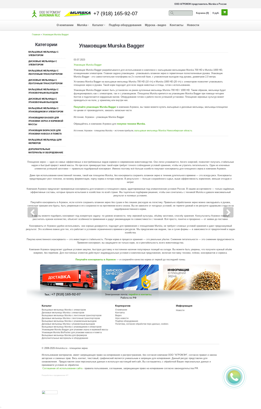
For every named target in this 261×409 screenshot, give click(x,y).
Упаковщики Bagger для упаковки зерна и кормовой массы (45, 121)
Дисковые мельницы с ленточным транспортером (45, 82)
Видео (118, 315)
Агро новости (122, 318)
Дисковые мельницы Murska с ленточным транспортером (71, 318)
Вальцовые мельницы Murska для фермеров (64, 335)
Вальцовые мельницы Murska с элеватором (64, 310)
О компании (65, 25)
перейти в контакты (140, 294)
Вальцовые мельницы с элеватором (43, 54)
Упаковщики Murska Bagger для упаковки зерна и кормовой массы (75, 329)
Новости (193, 25)
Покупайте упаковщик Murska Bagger (95, 107)
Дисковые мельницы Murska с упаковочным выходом (68, 324)
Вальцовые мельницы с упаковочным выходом (43, 91)
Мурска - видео (155, 25)
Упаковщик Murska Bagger (56, 34)
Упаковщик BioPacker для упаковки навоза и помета (45, 132)
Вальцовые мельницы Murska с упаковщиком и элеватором (71, 327)
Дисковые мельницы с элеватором (42, 63)
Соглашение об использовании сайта (62, 368)
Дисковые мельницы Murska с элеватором (63, 312)
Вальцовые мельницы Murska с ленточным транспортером (71, 315)
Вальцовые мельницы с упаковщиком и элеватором (45, 110)
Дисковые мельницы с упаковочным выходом (43, 100)
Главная (36, 34)
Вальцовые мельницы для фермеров (45, 141)
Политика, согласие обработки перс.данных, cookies (142, 324)
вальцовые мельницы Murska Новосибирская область (163, 130)
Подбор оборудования (125, 25)
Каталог (98, 25)
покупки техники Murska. (131, 123)
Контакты (176, 25)
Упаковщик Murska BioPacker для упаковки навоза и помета (72, 332)
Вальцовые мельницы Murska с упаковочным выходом (69, 321)
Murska (82, 25)
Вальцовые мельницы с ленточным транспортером (45, 72)
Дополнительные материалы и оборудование (45, 151)
